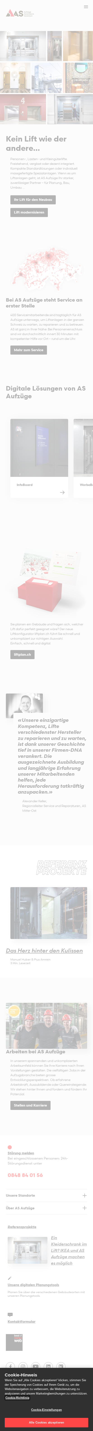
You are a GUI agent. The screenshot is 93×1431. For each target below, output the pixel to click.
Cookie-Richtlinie (17, 1398)
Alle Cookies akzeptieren (46, 1422)
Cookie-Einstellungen (46, 1410)
